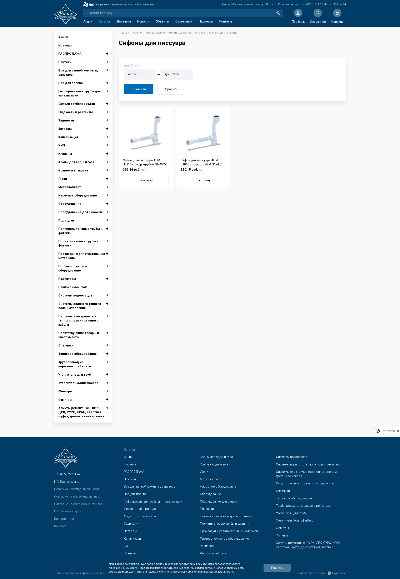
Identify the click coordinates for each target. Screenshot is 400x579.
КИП (61, 145)
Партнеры (206, 21)
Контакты (226, 21)
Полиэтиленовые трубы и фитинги (78, 243)
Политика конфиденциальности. (213, 571)
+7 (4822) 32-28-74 (67, 474)
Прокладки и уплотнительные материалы (81, 256)
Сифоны (200, 32)
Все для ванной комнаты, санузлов (78, 72)
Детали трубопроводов (76, 104)
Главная (124, 32)
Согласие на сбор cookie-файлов (78, 504)
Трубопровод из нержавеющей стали (74, 364)
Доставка (124, 21)
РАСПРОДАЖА (70, 54)
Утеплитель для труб (74, 374)
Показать (138, 89)
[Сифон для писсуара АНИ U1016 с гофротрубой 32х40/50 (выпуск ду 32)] (203, 133)
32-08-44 (339, 4)
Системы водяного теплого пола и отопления (79, 306)
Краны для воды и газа (76, 162)
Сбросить (170, 89)
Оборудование (69, 204)
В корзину (146, 180)
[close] (398, 431)
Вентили (64, 62)
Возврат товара (65, 519)
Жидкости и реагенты (75, 112)
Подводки (66, 220)
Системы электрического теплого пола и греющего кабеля (78, 320)
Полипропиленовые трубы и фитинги (80, 231)
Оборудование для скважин (80, 212)
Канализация (68, 137)
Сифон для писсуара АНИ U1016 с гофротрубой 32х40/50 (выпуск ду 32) (203, 162)
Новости (143, 21)
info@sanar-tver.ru (285, 4)
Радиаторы (67, 279)
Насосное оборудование (77, 195)
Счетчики (65, 345)
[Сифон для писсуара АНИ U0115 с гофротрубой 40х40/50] (146, 133)
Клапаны (65, 154)
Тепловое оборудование (77, 354)
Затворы (65, 129)
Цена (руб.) (131, 65)
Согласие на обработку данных (77, 496)
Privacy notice (388, 431)
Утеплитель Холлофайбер (78, 383)
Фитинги (65, 399)
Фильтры (65, 391)
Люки (62, 179)
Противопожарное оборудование (72, 268)
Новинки (65, 45)
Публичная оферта (67, 511)
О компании (183, 21)
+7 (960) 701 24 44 (315, 4)
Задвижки (66, 120)
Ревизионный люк (72, 287)
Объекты (162, 21)
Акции (87, 21)
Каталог (104, 21)
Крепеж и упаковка (73, 170)
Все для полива (70, 83)
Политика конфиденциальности (77, 489)
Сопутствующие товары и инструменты (78, 335)
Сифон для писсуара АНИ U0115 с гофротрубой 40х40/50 (145, 162)
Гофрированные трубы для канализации (79, 93)
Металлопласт (69, 187)
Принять (277, 568)
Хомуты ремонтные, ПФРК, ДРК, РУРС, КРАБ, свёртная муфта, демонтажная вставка (81, 412)
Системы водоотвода (75, 295)
